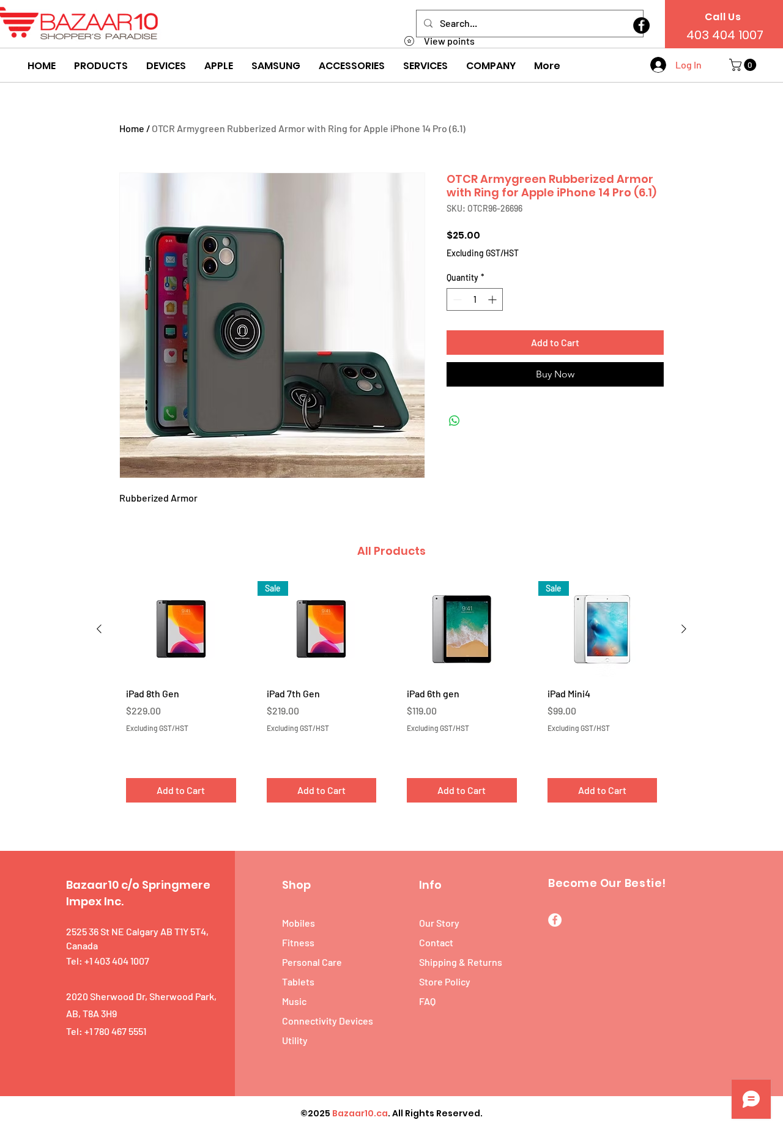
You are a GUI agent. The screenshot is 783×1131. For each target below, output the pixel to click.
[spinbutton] (475, 299)
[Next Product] (684, 628)
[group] (391, 696)
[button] (101, 66)
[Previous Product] (99, 628)
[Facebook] (641, 25)
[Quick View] (181, 629)
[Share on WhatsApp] (454, 420)
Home (131, 128)
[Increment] (493, 299)
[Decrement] (456, 299)
